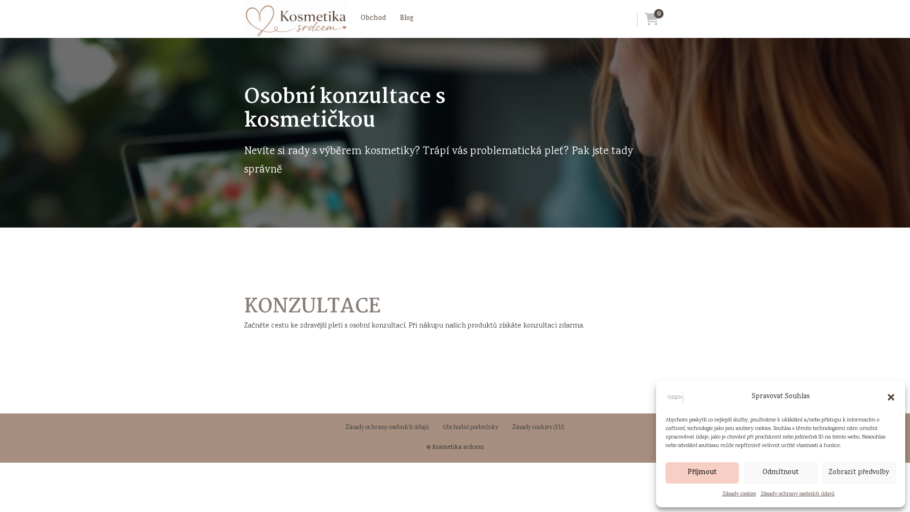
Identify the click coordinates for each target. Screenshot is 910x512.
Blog (407, 18)
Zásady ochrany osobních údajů (798, 494)
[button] (891, 397)
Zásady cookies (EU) (538, 427)
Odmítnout (781, 472)
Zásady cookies (739, 494)
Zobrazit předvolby (859, 472)
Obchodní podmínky (470, 427)
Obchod (373, 18)
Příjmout (702, 472)
